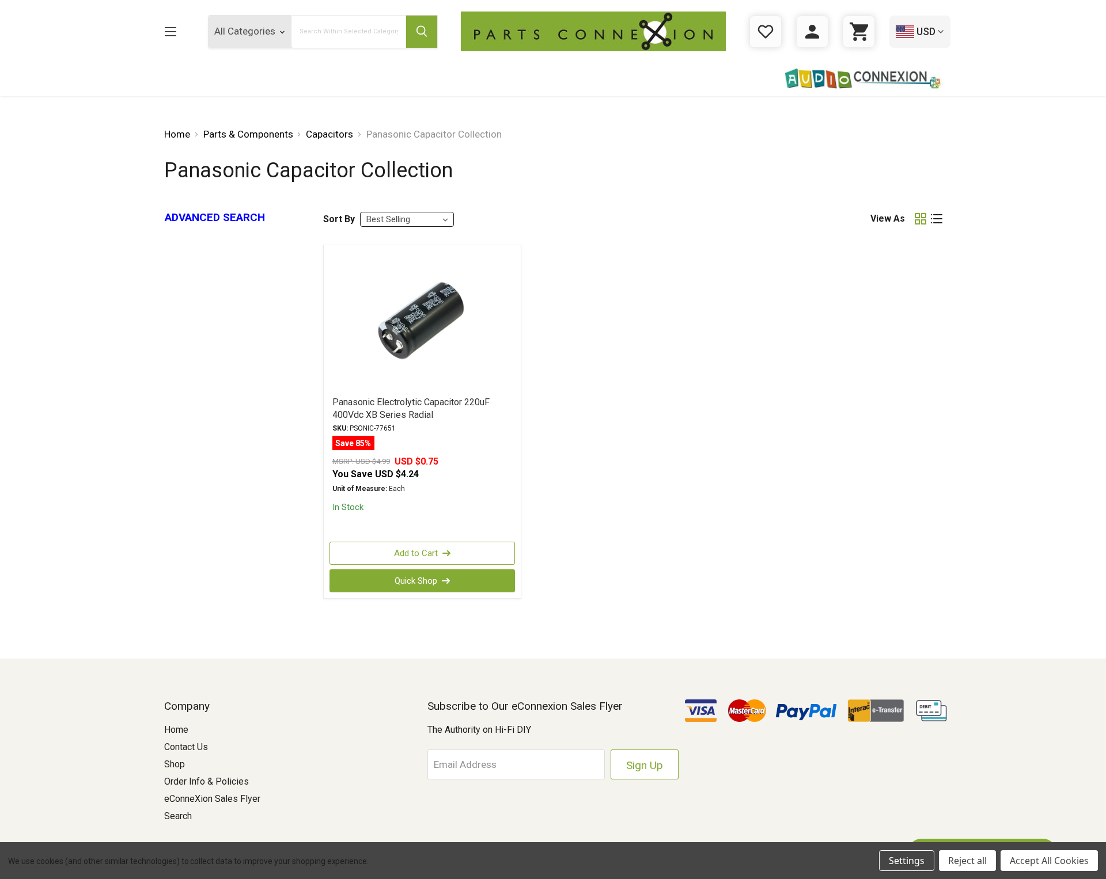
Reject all (967, 860)
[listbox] (407, 219)
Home (176, 729)
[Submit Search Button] (421, 32)
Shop (174, 764)
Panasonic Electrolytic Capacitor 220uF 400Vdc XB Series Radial (411, 408)
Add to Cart (416, 553)
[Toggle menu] (170, 31)
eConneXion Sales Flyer (212, 798)
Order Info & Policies (206, 781)
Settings (907, 860)
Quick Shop (416, 581)
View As (887, 218)
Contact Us (186, 746)
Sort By (339, 219)
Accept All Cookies (1049, 860)
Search (178, 815)
